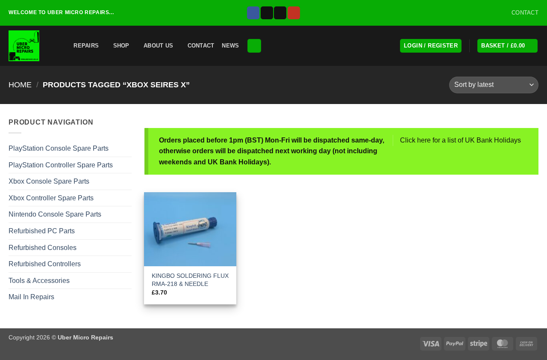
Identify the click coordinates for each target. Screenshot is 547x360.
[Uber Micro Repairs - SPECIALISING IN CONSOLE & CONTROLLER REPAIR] (26, 46)
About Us (158, 45)
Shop (121, 45)
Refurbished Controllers (45, 264)
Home (20, 84)
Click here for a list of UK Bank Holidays (460, 140)
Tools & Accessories (39, 280)
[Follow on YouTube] (294, 12)
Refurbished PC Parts (42, 231)
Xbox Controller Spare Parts (51, 198)
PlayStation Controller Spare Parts (61, 165)
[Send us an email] (280, 12)
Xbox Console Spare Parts (49, 181)
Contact (201, 45)
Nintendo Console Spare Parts (55, 214)
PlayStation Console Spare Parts (59, 148)
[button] (61, 45)
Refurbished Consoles (42, 247)
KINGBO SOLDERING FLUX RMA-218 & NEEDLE (190, 279)
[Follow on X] (267, 12)
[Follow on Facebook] (253, 12)
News (230, 45)
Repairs (86, 45)
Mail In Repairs (31, 296)
